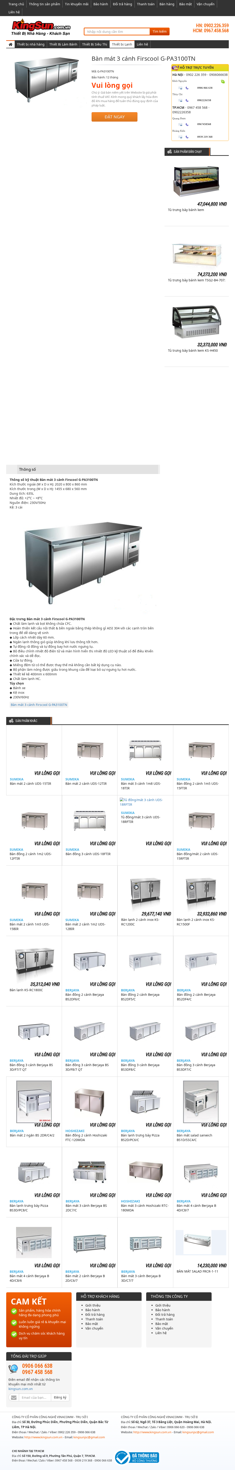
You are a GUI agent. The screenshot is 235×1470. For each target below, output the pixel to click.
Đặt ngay (115, 117)
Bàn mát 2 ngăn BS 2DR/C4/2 (32, 1135)
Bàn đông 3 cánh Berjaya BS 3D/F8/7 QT (87, 1067)
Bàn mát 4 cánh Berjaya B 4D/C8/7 (196, 1207)
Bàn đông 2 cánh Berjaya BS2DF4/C (196, 996)
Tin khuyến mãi (77, 4)
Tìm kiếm (160, 31)
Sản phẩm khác (26, 721)
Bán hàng (166, 4)
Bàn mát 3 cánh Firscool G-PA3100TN (39, 704)
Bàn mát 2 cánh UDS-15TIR (30, 783)
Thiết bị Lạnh (122, 44)
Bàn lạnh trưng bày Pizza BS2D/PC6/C (140, 1137)
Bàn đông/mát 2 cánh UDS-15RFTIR (197, 856)
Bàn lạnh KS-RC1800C (26, 990)
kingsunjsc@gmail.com (89, 1437)
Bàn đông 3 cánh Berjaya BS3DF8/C (140, 1067)
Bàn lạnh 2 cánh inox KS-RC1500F (196, 921)
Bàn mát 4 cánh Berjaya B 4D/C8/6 (29, 1278)
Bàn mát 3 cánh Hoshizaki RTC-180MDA (145, 1207)
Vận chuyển (206, 4)
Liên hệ (14, 12)
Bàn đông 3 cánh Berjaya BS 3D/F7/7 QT (31, 1067)
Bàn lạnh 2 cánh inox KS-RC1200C (140, 921)
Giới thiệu (93, 1305)
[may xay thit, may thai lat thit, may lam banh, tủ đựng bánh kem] (42, 27)
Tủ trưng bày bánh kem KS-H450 (193, 350)
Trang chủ (16, 4)
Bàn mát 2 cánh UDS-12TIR (86, 783)
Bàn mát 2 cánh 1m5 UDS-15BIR (30, 926)
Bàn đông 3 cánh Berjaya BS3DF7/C (196, 1067)
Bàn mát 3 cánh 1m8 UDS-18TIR (141, 785)
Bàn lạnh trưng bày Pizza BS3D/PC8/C (29, 1207)
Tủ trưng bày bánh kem (186, 210)
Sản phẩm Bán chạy (188, 152)
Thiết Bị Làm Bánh (63, 44)
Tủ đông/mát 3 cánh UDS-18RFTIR (140, 819)
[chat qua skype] (223, 81)
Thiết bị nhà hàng (31, 44)
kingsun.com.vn (20, 1389)
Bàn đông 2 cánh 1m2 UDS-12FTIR (31, 856)
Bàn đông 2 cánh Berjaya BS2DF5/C (140, 996)
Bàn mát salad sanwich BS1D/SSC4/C (194, 1137)
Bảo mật (185, 4)
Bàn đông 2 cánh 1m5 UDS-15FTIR (198, 785)
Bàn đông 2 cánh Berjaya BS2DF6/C (84, 996)
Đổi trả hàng (122, 4)
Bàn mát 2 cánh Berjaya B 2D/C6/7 (85, 1278)
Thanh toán (146, 4)
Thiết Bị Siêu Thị (94, 44)
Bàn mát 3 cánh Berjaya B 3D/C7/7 (141, 1278)
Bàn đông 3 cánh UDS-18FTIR (88, 854)
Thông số (27, 469)
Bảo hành (100, 4)
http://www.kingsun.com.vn (43, 1437)
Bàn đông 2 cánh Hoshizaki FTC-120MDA (86, 1137)
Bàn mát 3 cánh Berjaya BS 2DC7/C (86, 1207)
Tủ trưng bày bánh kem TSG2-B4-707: (196, 280)
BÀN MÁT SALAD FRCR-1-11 (197, 1271)
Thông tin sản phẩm (44, 4)
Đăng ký (60, 1397)
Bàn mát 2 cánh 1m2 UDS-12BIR (85, 926)
